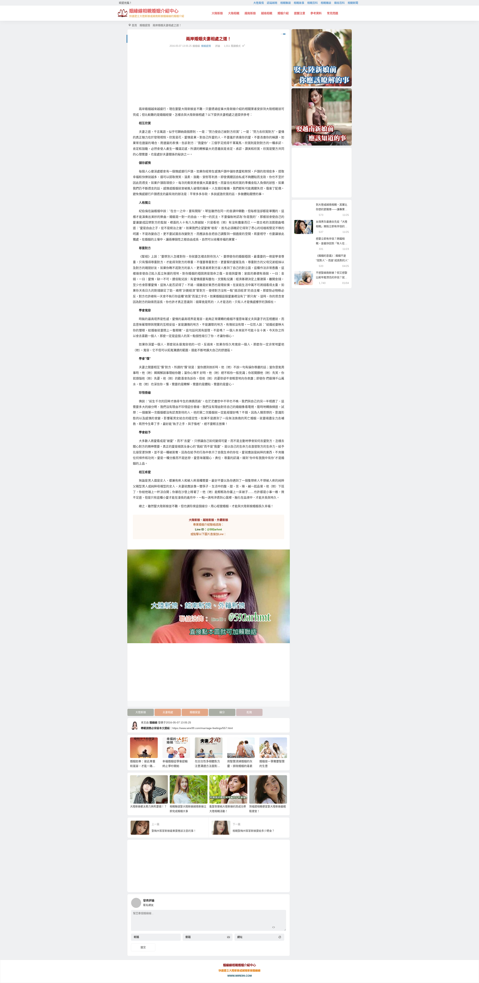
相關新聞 (353, 2)
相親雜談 (326, 2)
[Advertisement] (208, 77)
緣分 (222, 712)
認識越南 (272, 2)
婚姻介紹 (283, 13)
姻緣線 (153, 722)
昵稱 (136, 937)
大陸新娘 (217, 13)
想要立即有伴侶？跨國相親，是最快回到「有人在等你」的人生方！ (331, 243)
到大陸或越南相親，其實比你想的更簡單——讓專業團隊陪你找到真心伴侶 (331, 209)
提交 (143, 947)
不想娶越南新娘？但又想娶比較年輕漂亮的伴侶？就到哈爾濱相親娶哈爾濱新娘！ (331, 277)
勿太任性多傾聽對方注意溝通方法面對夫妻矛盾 (175, 766)
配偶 (249, 712)
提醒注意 (299, 13)
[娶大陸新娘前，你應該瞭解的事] (322, 57)
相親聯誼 (285, 2)
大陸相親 (233, 13)
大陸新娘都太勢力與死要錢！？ (148, 806)
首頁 (134, 25)
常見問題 (332, 13)
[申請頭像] (282, 902)
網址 (239, 937)
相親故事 (299, 2)
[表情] (280, 927)
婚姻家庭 (195, 712)
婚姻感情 (145, 25)
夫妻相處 (168, 712)
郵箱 (188, 937)
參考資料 (316, 13)
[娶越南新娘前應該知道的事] (322, 117)
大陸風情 (258, 2)
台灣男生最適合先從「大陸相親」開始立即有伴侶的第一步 (331, 226)
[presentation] (266, 743)
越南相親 (266, 13)
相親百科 (312, 2)
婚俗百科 (339, 2)
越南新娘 (250, 13)
